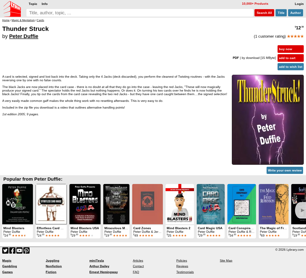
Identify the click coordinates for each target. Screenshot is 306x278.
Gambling (9, 266)
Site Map (226, 260)
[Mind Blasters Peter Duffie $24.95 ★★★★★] (17, 204)
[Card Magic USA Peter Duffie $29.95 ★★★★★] (211, 204)
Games (7, 272)
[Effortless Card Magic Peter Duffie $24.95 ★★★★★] (51, 204)
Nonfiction (54, 266)
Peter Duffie (23, 36)
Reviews (182, 266)
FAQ (136, 272)
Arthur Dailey (99, 266)
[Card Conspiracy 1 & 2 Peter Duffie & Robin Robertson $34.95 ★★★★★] (241, 204)
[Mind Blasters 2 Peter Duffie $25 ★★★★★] (180, 204)
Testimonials (185, 272)
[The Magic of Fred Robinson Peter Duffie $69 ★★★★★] (274, 204)
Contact (138, 266)
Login (299, 4)
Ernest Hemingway (103, 272)
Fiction (51, 272)
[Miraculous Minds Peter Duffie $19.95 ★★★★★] (116, 204)
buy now (285, 49)
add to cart (287, 58)
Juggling (52, 260)
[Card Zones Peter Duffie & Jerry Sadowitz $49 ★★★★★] (147, 204)
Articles (138, 260)
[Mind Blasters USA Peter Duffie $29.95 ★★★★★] (85, 204)
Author (295, 13)
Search (264, 13)
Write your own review (285, 170)
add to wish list (290, 66)
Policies (181, 260)
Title (281, 13)
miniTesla (96, 260)
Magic (6, 260)
